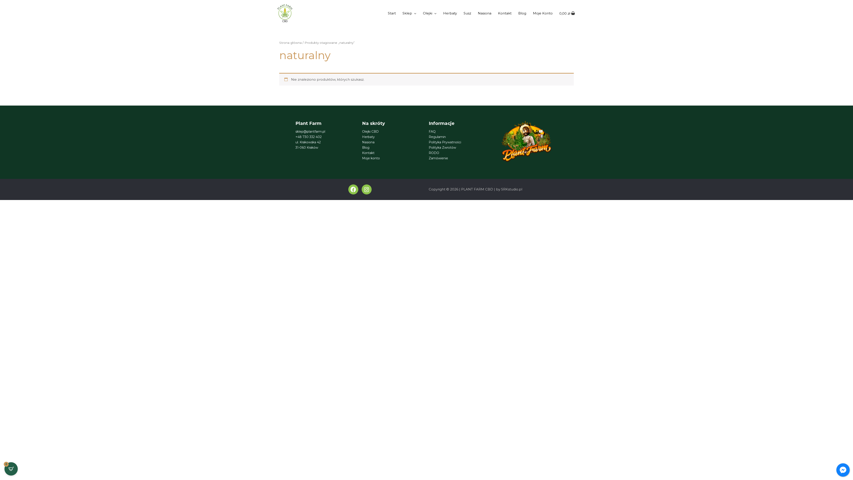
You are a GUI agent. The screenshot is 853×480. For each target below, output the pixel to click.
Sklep (407, 13)
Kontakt (505, 13)
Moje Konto (543, 13)
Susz (467, 13)
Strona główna (290, 42)
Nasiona (484, 13)
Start (392, 13)
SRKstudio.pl (511, 189)
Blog (522, 13)
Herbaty (450, 13)
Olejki (427, 13)
